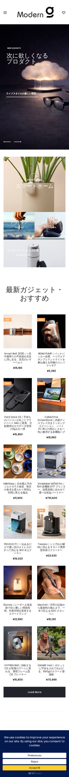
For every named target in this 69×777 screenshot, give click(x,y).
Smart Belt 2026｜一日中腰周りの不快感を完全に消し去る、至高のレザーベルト (17, 358)
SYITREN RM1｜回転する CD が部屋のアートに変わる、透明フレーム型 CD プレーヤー (17, 670)
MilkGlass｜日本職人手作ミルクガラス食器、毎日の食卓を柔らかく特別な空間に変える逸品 (18, 488)
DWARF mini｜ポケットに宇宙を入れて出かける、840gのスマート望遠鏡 (51, 670)
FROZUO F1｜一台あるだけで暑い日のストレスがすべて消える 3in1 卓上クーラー (18, 548)
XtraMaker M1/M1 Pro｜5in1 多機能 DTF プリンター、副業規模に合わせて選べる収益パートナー (51, 488)
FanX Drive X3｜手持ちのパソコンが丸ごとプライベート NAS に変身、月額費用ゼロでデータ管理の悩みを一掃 (18, 423)
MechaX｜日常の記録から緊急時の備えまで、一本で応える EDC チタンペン (51, 609)
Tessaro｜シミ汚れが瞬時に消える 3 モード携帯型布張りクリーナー (51, 547)
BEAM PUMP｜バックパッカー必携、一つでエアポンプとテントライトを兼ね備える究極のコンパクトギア (51, 359)
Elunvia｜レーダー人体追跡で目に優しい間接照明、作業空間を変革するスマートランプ (18, 609)
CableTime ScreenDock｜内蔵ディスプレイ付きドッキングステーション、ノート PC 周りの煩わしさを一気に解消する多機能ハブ (51, 424)
